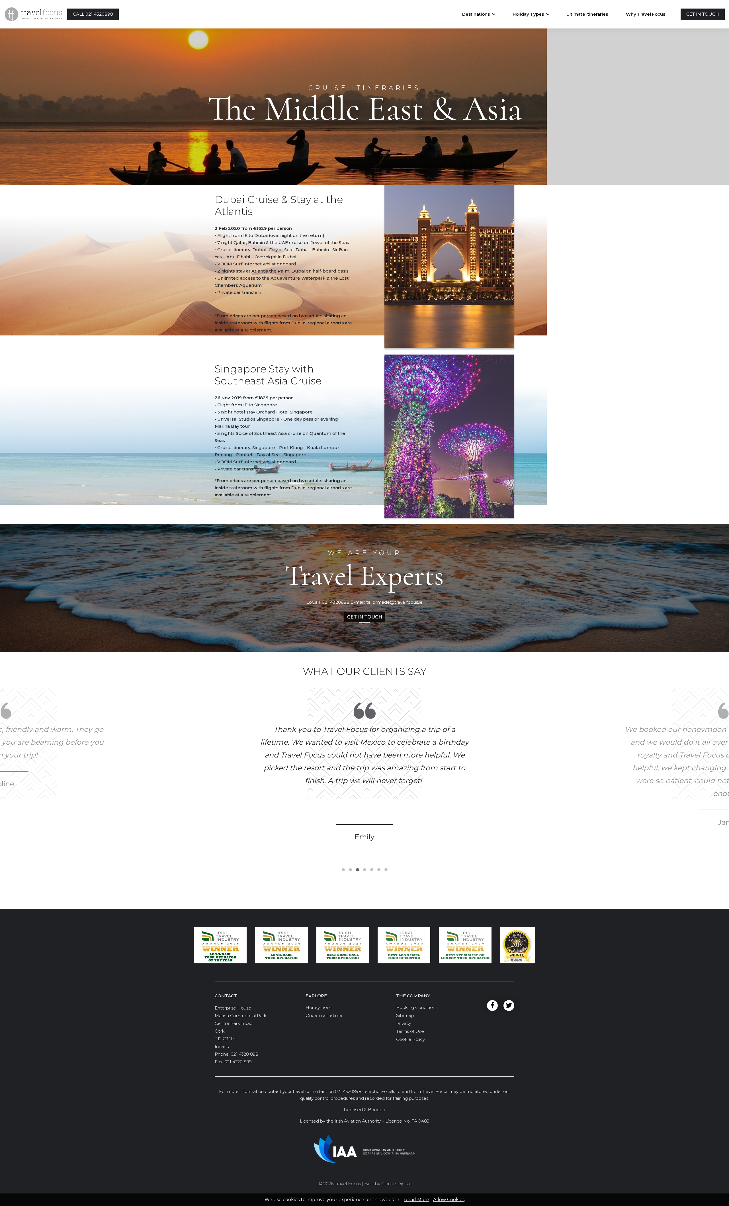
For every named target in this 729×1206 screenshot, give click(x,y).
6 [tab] (378, 869)
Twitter (508, 1005)
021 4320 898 (244, 1054)
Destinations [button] (476, 14)
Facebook (492, 1005)
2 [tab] (350, 869)
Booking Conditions (416, 1007)
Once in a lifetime (324, 1015)
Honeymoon (319, 1007)
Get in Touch (364, 616)
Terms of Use (410, 1031)
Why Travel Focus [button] (645, 14)
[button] (93, 14)
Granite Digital (396, 1183)
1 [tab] (343, 869)
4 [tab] (364, 869)
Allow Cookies (448, 1199)
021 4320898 (335, 602)
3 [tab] (357, 869)
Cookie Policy (410, 1039)
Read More (416, 1199)
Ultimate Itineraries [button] (587, 14)
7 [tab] (386, 869)
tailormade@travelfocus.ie (394, 602)
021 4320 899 (238, 1061)
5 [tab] (371, 869)
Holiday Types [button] (528, 14)
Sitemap (405, 1015)
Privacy (403, 1023)
